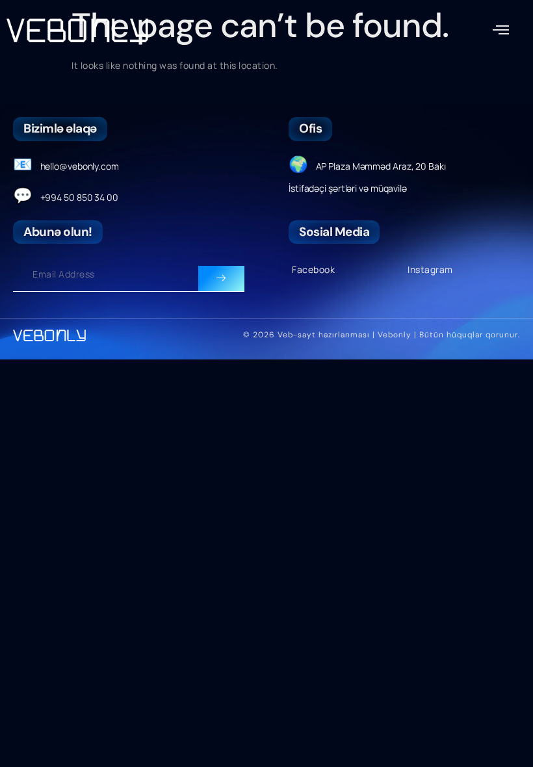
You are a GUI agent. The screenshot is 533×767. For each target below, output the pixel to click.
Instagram (430, 269)
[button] (501, 30)
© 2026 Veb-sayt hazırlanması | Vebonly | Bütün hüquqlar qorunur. (381, 335)
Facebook (313, 269)
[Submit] (221, 279)
